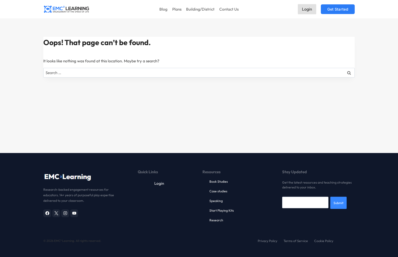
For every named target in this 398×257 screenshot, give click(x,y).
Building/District (200, 9)
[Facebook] (47, 213)
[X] (56, 213)
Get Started (337, 9)
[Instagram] (65, 213)
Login (307, 9)
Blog (163, 9)
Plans (176, 9)
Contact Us (229, 9)
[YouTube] (74, 213)
